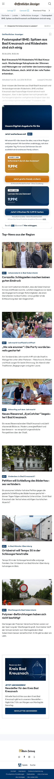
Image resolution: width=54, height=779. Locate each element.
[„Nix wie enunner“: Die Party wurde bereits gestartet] (27, 324)
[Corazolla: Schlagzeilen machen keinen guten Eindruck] (27, 254)
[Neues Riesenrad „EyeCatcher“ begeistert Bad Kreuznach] (27, 391)
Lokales (15, 15)
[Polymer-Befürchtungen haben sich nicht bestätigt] (27, 592)
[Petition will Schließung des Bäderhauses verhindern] (27, 458)
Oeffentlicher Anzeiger (30, 15)
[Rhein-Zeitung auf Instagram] (29, 757)
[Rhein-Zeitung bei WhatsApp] (19, 757)
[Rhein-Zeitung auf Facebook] (24, 757)
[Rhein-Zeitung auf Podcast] (34, 757)
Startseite (5, 15)
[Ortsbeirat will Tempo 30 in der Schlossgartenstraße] (27, 528)
